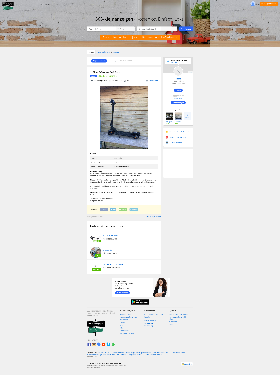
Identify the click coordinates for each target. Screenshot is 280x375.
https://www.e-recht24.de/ (155, 355)
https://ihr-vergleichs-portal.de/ (132, 355)
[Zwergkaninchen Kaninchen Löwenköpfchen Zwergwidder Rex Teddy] (169, 116)
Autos (171, 324)
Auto (106, 37)
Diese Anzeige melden (153, 217)
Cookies (122, 322)
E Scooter (116, 52)
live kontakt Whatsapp (128, 333)
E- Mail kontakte (150, 320)
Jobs (135, 37)
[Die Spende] (95, 252)
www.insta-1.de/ (113, 355)
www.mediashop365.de (161, 353)
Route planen (174, 62)
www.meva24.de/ (178, 353)
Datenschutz (124, 331)
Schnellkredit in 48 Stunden (113, 264)
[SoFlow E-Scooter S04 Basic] (178, 116)
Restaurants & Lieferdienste (159, 37)
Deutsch (187, 364)
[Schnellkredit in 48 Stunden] (95, 266)
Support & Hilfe (125, 314)
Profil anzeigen (178, 103)
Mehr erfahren (122, 293)
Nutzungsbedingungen (128, 317)
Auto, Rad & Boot (104, 52)
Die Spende (107, 250)
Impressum (124, 320)
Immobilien (120, 37)
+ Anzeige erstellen (268, 3)
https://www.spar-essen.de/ (141, 353)
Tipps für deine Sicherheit (153, 314)
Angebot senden (99, 61)
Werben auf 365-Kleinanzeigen (150, 325)
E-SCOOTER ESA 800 (110, 236)
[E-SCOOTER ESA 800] (95, 238)
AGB (121, 325)
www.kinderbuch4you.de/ (96, 355)
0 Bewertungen (178, 98)
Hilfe (121, 328)
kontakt (147, 317)
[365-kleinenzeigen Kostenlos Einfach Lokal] (8, 11)
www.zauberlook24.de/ (121, 353)
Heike (178, 78)
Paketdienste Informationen (179, 314)
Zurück (91, 52)
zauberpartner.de (104, 353)
